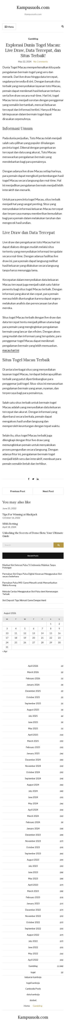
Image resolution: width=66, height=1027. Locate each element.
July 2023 (33, 866)
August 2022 (33, 935)
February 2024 (33, 822)
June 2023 (33, 872)
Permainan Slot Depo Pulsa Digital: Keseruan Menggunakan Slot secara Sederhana (32, 575)
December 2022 (33, 910)
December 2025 (33, 691)
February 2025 (33, 747)
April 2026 (33, 666)
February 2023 (33, 897)
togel (33, 972)
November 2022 (33, 916)
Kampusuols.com (33, 7)
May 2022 (33, 953)
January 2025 (33, 753)
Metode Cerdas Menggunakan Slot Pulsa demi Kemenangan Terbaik (30, 592)
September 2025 (33, 703)
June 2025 (33, 722)
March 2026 (33, 672)
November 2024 (33, 766)
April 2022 (33, 960)
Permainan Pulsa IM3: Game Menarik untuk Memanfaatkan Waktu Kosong (29, 584)
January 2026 (33, 684)
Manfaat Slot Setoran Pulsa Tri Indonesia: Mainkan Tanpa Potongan (29, 566)
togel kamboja (33, 983)
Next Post (48, 491)
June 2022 (33, 947)
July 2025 (33, 716)
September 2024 (33, 778)
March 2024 (33, 816)
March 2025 (33, 741)
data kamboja (33, 994)
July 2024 (33, 791)
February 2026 (33, 678)
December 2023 (33, 834)
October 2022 (33, 922)
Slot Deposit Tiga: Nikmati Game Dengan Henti (24, 600)
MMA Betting (10, 523)
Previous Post (17, 491)
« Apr (4, 651)
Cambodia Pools (33, 988)
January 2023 (33, 903)
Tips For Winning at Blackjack (19, 514)
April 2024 (33, 809)
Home (27, 1005)
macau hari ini (10, 350)
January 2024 (33, 828)
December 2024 (33, 759)
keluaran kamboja (33, 977)
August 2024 (33, 784)
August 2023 (33, 859)
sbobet (33, 1000)
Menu (10, 26)
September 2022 (33, 928)
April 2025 (33, 734)
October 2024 (33, 772)
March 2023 (33, 891)
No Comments (40, 61)
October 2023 (33, 847)
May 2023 (33, 878)
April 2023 (33, 884)
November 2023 (33, 841)
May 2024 (33, 803)
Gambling (33, 38)
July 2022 (33, 941)
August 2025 (33, 709)
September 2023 (33, 853)
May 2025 (33, 728)
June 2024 (33, 797)
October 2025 (33, 697)
